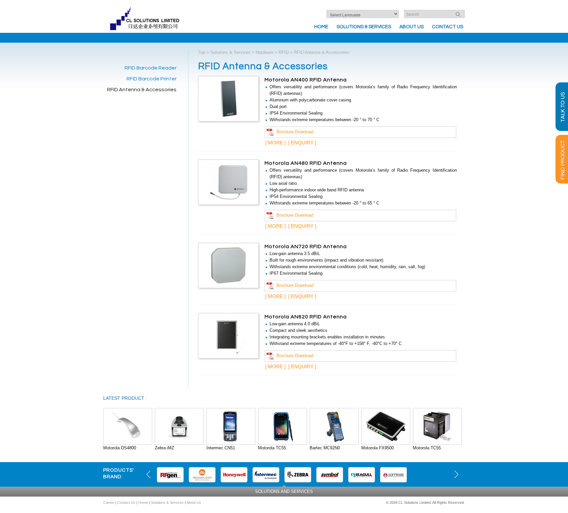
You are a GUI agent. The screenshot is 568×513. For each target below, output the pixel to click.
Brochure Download (293, 131)
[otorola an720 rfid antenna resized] (228, 265)
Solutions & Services (364, 26)
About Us (411, 26)
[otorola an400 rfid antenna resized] (228, 98)
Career (108, 502)
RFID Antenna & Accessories (142, 89)
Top (201, 52)
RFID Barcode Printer (152, 78)
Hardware (264, 52)
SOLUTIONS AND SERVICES (284, 491)
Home (321, 26)
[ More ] (275, 142)
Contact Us (447, 26)
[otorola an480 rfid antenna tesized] (228, 181)
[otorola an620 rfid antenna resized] (228, 335)
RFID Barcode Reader (151, 68)
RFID (284, 52)
